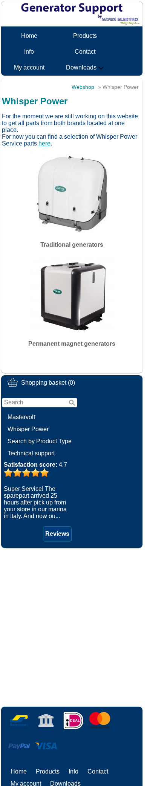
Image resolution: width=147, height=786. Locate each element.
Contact (85, 51)
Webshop (83, 87)
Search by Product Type (40, 441)
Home (29, 35)
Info (29, 51)
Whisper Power (28, 429)
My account (29, 67)
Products (85, 35)
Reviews (57, 534)
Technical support (31, 453)
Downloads (81, 67)
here (44, 143)
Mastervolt (21, 417)
